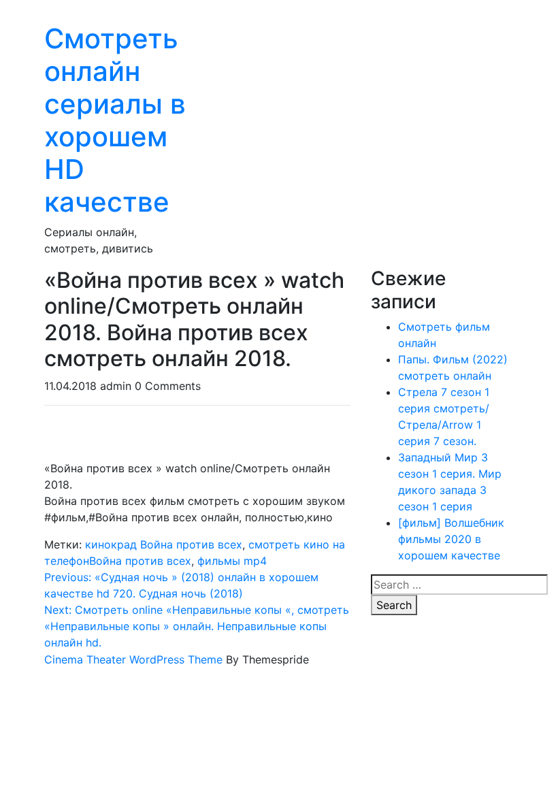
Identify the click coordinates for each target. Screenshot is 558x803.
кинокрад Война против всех (163, 544)
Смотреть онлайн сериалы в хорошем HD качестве (115, 120)
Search (394, 605)
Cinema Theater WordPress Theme (133, 659)
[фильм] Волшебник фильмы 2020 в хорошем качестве (451, 539)
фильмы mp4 (232, 561)
